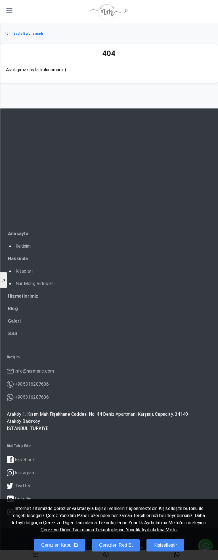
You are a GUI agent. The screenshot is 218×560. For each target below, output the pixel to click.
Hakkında (18, 258)
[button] (9, 10)
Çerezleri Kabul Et (59, 545)
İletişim (23, 246)
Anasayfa (18, 233)
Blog (13, 308)
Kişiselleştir (165, 545)
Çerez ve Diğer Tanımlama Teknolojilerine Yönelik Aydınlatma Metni (109, 529)
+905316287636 (32, 384)
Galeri (14, 321)
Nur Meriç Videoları (35, 283)
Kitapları (24, 271)
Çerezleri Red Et (116, 545)
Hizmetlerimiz (23, 296)
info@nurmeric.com (34, 371)
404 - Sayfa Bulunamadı (24, 33)
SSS (13, 333)
